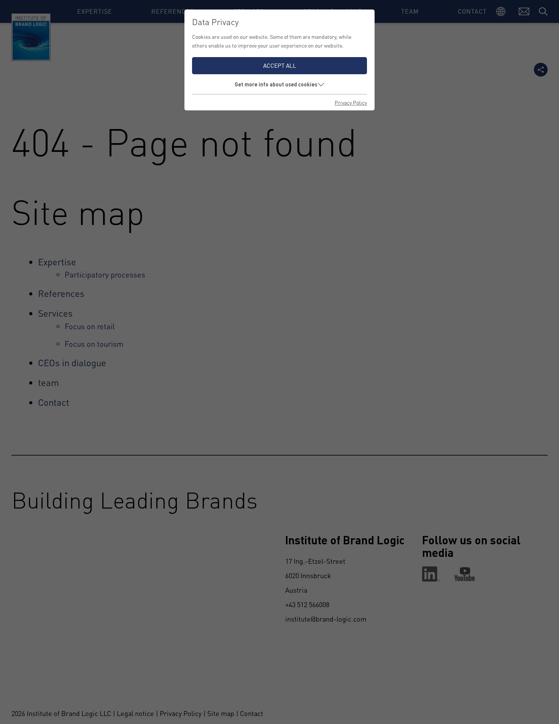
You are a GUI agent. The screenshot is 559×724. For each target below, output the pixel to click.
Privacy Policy (351, 102)
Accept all (279, 65)
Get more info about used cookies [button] (276, 84)
